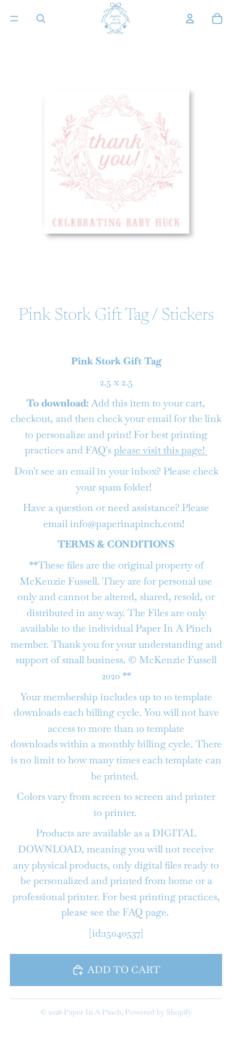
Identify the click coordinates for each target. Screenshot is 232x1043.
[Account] (190, 18)
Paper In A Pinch (92, 1012)
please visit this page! (160, 450)
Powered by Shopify (158, 1012)
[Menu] (14, 18)
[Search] (40, 18)
